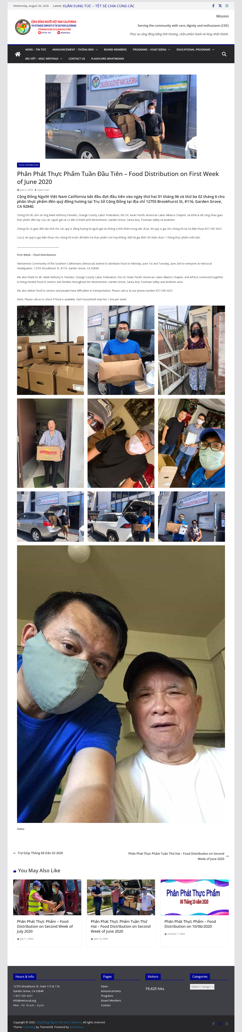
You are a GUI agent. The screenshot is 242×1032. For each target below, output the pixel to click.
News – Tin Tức (35, 49)
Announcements (111, 991)
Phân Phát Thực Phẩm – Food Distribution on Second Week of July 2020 (45, 926)
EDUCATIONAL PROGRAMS (193, 49)
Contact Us (77, 58)
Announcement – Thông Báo (73, 49)
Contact (106, 1005)
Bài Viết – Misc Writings (41, 58)
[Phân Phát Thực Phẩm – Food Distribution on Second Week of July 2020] (47, 882)
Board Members (115, 49)
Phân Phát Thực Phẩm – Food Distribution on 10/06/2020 (190, 924)
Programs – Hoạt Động (149, 49)
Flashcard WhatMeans (107, 58)
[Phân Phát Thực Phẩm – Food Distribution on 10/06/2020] (195, 882)
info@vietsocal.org (24, 1000)
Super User (43, 189)
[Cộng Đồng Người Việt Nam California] (17, 54)
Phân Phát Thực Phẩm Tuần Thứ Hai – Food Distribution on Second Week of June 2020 (176, 856)
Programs (107, 996)
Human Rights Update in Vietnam (91, 5)
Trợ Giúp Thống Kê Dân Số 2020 (40, 853)
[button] (96, 49)
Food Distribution (28, 165)
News (104, 986)
